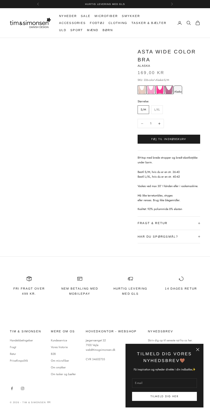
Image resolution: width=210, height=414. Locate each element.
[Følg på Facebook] (12, 388)
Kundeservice (59, 340)
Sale (85, 16)
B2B (53, 354)
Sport (76, 30)
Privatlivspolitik (19, 361)
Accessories (72, 23)
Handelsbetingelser (21, 340)
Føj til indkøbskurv (168, 139)
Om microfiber (60, 361)
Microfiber (106, 16)
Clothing (117, 23)
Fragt (13, 347)
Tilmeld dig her (164, 396)
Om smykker (58, 367)
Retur (13, 354)
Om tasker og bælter (63, 374)
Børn (108, 30)
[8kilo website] (49, 402)
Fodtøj (97, 23)
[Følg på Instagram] (23, 388)
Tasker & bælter (149, 23)
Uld (62, 30)
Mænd (92, 30)
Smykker (131, 16)
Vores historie (59, 347)
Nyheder (68, 16)
